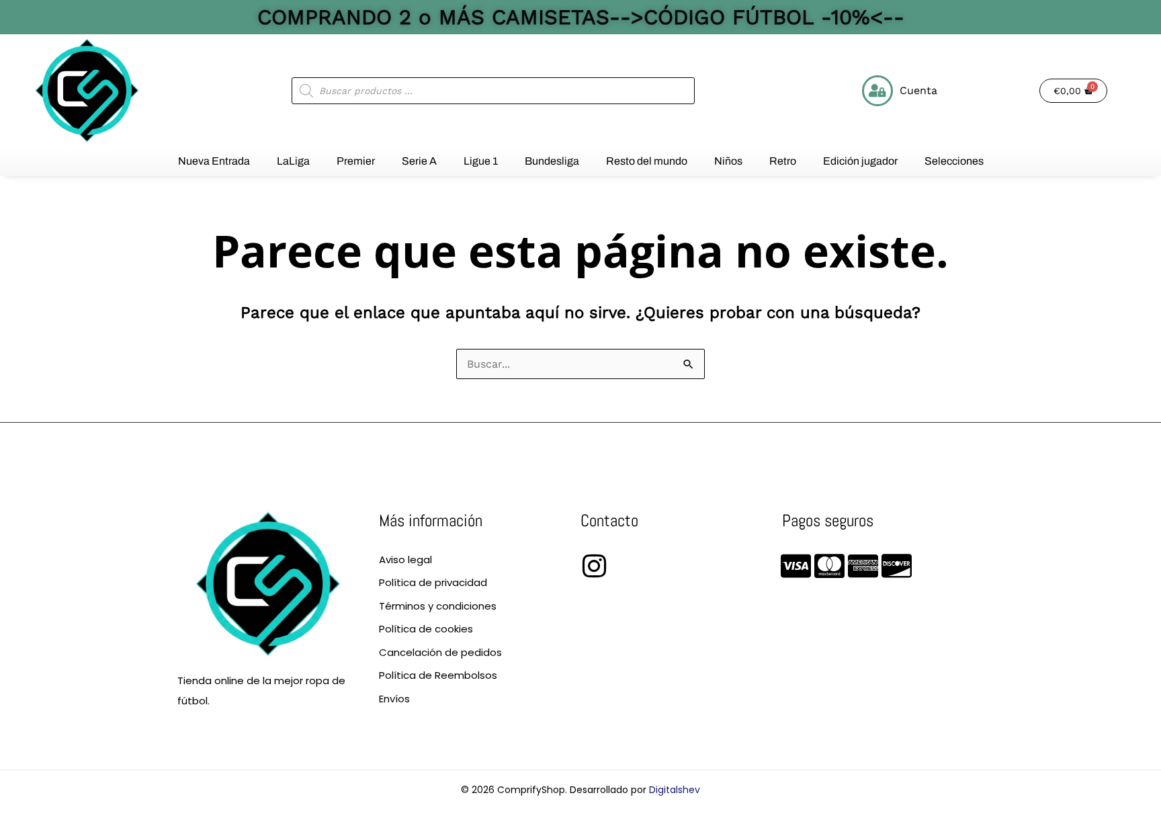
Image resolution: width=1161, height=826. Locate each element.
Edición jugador (860, 161)
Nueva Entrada (214, 161)
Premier (356, 161)
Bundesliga (552, 161)
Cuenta (918, 90)
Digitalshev (674, 789)
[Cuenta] (877, 90)
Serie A (419, 161)
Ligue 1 (481, 161)
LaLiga (293, 161)
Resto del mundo (646, 161)
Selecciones (954, 161)
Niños (728, 161)
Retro (782, 161)
